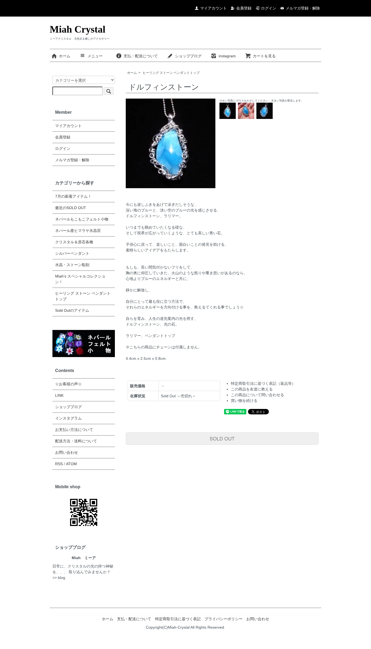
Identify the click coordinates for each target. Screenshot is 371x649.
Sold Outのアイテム (72, 310)
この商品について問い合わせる (257, 395)
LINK (59, 395)
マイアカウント (213, 8)
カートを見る (264, 56)
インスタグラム (68, 418)
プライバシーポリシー (224, 619)
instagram (227, 56)
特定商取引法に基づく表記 (178, 619)
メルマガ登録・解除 (303, 8)
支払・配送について (141, 56)
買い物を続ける (244, 400)
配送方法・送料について (76, 441)
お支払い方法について (74, 429)
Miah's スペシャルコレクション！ (80, 279)
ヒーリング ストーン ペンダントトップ (171, 73)
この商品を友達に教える (252, 389)
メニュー (95, 56)
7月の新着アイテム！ (73, 196)
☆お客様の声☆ (68, 384)
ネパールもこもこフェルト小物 (81, 219)
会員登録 (243, 8)
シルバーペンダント (72, 253)
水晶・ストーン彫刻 (72, 265)
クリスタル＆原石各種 (74, 242)
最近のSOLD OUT (70, 208)
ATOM (71, 464)
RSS (59, 464)
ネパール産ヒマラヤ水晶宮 (78, 230)
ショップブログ (188, 56)
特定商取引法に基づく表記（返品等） (263, 383)
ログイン (268, 8)
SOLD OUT (222, 438)
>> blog (58, 577)
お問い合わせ (66, 452)
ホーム (64, 56)
